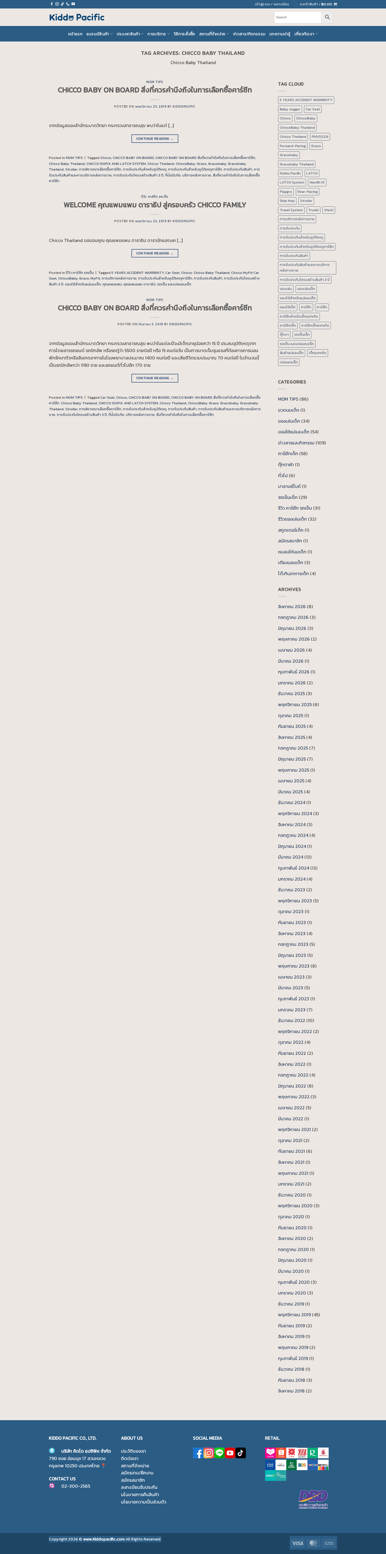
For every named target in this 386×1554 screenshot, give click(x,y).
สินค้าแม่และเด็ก (291, 352)
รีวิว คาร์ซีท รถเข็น (154, 196)
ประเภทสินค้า (128, 34)
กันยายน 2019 (291, 1325)
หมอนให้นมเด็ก (292, 551)
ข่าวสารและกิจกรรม (296, 442)
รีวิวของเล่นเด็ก (292, 519)
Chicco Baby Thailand (67, 163)
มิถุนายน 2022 (292, 1085)
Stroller (71, 169)
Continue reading (155, 138)
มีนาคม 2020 (291, 1271)
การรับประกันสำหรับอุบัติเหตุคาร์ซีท (195, 169)
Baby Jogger (290, 109)
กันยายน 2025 (292, 726)
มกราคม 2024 (291, 879)
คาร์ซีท (306, 307)
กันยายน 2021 (291, 1151)
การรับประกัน (290, 228)
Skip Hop (287, 200)
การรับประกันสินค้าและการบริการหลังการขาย (305, 267)
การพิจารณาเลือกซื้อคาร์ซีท (100, 169)
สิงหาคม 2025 (291, 737)
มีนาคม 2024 (290, 857)
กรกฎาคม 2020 (293, 1249)
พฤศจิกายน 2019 (294, 1314)
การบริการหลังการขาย (119, 278)
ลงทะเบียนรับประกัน (139, 1487)
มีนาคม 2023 (290, 987)
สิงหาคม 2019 (291, 1336)
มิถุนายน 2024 (292, 846)
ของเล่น (286, 288)
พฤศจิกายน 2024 (295, 813)
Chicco (105, 157)
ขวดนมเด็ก (288, 410)
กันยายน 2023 (292, 922)
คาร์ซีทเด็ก (288, 325)
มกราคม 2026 (292, 682)
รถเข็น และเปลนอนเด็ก (174, 284)
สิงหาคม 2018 (291, 1390)
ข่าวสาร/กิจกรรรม (249, 34)
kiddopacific (184, 106)
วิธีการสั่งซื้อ (184, 34)
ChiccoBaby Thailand (297, 127)
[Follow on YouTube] (73, 4)
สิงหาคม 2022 (291, 1064)
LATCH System (292, 182)
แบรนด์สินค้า (97, 34)
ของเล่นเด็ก (306, 288)
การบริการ (157, 34)
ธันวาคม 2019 (291, 1303)
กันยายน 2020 (292, 1227)
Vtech (328, 210)
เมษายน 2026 (291, 650)
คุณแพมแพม (112, 284)
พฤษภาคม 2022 (293, 1096)
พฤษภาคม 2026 (294, 639)
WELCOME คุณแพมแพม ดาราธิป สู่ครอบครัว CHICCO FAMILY (155, 204)
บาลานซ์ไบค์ (289, 486)
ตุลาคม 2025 (290, 715)
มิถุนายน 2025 (292, 759)
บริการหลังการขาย (196, 175)
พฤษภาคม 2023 (293, 965)
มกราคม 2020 (292, 1292)
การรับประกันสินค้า (238, 169)
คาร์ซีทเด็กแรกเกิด (315, 325)
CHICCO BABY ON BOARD (133, 157)
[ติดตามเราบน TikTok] (62, 4)
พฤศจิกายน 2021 (294, 1129)
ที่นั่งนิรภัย (173, 175)
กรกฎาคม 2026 (293, 617)
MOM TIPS (154, 82)
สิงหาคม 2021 (291, 1162)
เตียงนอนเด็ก (290, 562)
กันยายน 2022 (292, 1053)
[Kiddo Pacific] (77, 17)
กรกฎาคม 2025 (293, 748)
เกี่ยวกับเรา (304, 34)
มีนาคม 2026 (290, 661)
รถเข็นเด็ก (302, 334)
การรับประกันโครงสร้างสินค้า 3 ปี (138, 175)
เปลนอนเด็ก (289, 362)
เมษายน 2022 (291, 1107)
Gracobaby (217, 163)
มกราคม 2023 (291, 1009)
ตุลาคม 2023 (290, 911)
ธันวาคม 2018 (291, 1369)
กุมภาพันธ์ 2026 (293, 671)
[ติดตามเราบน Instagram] (57, 4)
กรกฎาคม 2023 (293, 944)
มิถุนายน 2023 (292, 955)
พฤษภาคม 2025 (293, 770)
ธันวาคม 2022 (291, 1020)
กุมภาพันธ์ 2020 (294, 1282)
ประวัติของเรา (133, 1451)
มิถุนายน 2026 (292, 628)
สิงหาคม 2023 (291, 933)
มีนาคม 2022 (290, 1118)
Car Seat (172, 272)
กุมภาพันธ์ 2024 (293, 868)
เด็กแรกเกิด (317, 352)
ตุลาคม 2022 (290, 1042)
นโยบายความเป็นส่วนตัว (143, 1501)
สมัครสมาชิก (290, 540)
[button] (318, 4)
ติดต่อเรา (129, 1458)
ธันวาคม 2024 (291, 802)
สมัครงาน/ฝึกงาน (137, 1472)
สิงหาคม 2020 (292, 1238)
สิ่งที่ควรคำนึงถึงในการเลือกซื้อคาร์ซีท (185, 414)
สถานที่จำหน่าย (212, 34)
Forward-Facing (293, 146)
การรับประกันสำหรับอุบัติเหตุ (144, 169)
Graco (201, 163)
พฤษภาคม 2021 (293, 1173)
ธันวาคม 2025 (291, 693)
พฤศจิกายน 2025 (295, 704)
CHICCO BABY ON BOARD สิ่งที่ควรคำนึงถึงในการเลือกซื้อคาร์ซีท (155, 89)
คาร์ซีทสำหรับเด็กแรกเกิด (299, 316)
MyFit (95, 278)
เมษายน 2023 (291, 977)
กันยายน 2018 (291, 1380)
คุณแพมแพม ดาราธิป (139, 284)
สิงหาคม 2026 (292, 606)
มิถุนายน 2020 (292, 1260)
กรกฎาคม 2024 (293, 835)
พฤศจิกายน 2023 (295, 900)
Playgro (286, 191)
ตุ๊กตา (284, 334)
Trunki (313, 210)
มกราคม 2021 (291, 1183)
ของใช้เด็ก (288, 307)
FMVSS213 (320, 136)
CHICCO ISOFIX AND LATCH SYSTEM (116, 163)
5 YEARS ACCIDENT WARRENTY (137, 272)
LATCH (312, 173)
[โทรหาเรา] (68, 4)
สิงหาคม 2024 (291, 824)
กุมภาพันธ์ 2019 (293, 1358)
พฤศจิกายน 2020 (295, 1205)
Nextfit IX (317, 182)
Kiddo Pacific (290, 173)
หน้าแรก (75, 34)
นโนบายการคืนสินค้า (140, 1494)
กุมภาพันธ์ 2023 (293, 998)
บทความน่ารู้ (279, 34)
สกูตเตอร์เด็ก (290, 530)
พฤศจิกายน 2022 (295, 1031)
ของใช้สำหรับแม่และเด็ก (83, 284)
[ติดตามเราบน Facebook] (51, 4)
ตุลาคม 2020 (291, 1216)
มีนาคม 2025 (290, 791)
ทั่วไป (283, 475)
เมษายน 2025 (291, 780)
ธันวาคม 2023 (291, 889)
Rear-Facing (308, 191)
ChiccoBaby (185, 163)
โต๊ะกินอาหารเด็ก (293, 573)
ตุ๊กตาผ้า (286, 464)
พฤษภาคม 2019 (293, 1347)
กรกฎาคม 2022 (293, 1074)
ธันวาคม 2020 (292, 1194)
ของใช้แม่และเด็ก (293, 431)
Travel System (291, 210)
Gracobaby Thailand (297, 164)
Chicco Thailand (161, 163)
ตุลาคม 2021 (290, 1140)
